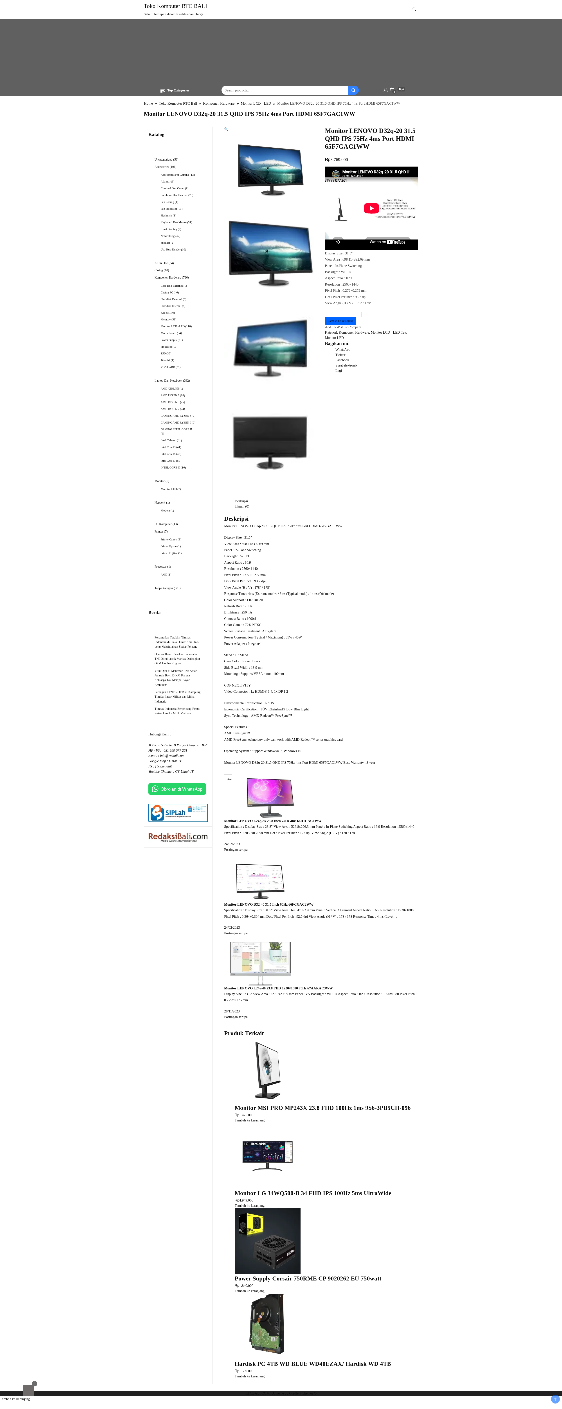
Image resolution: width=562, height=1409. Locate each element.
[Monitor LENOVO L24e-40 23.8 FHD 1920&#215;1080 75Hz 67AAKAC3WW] (262, 963)
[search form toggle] (414, 9)
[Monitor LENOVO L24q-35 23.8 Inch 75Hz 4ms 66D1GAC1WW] (270, 796)
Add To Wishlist (336, 327)
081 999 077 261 (175, 750)
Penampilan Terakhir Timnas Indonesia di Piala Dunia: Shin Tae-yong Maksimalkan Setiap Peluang (177, 642)
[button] (226, 129)
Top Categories (178, 90)
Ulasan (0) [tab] (242, 506)
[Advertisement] (281, 53)
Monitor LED (334, 338)
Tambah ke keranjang (340, 320)
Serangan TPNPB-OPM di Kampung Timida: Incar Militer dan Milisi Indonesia (177, 696)
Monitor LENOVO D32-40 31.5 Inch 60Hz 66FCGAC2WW (268, 904)
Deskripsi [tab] (241, 501)
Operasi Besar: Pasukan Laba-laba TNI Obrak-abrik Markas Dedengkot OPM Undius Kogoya (177, 658)
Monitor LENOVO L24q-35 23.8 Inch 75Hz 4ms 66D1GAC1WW (273, 821)
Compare (354, 327)
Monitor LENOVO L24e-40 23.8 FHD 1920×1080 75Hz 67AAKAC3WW (278, 988)
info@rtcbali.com (172, 756)
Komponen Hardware (354, 332)
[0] (28, 1390)
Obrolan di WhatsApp (181, 789)
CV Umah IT (184, 771)
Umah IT (175, 761)
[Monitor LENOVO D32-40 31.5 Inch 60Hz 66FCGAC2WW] (262, 880)
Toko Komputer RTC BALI (175, 6)
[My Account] (386, 89)
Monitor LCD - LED (385, 332)
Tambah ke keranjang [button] (250, 1120)
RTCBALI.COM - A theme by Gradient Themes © (281, 1393)
